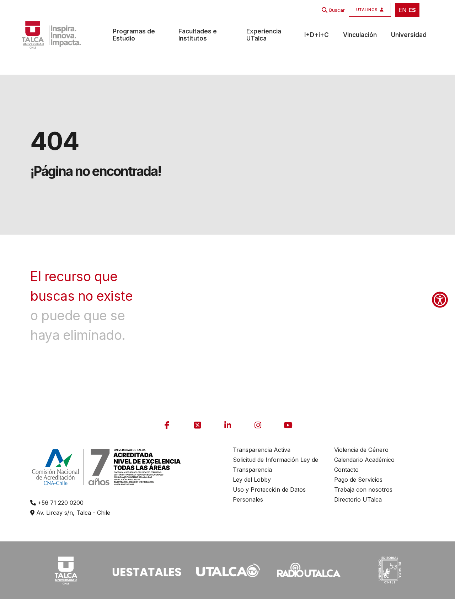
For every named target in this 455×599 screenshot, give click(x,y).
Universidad (409, 34)
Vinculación (360, 34)
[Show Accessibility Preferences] (440, 299)
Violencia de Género (361, 449)
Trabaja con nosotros (363, 489)
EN (402, 10)
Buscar (337, 10)
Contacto (346, 469)
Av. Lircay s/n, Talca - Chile (72, 512)
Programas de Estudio (134, 35)
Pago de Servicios (358, 479)
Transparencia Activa (261, 449)
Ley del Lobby (252, 479)
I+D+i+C (316, 34)
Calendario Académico (364, 459)
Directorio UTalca (358, 499)
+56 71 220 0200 (60, 502)
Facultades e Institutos (197, 35)
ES (412, 10)
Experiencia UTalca (263, 35)
